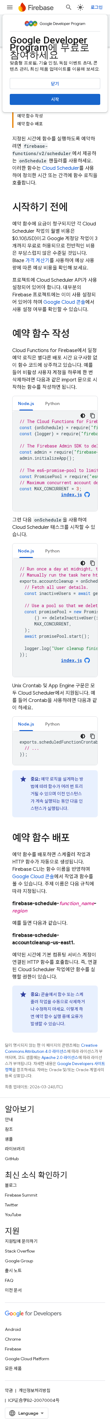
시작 (55, 99)
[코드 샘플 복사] (92, 416)
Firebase (13, 1349)
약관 (9, 1390)
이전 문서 (13, 1290)
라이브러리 (15, 1149)
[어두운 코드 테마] (83, 416)
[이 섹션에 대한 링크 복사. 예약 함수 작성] (76, 334)
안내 (9, 1119)
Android (13, 1329)
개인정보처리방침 (34, 1390)
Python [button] (52, 403)
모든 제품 (13, 1368)
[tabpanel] (55, 461)
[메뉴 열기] (10, 7)
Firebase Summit (21, 1195)
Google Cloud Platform (27, 1358)
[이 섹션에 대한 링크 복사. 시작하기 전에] (74, 208)
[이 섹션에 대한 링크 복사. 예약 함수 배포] (76, 838)
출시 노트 (13, 1270)
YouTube (13, 1214)
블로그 (11, 1185)
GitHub (12, 1158)
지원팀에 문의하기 (21, 1241)
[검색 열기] (68, 7)
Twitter (11, 1205)
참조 (9, 1129)
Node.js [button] (26, 403)
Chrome (13, 1339)
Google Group (19, 1261)
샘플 (9, 1139)
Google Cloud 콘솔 (64, 302)
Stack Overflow (20, 1251)
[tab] (26, 403)
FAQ (9, 1280)
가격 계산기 (37, 261)
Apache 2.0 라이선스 (60, 1057)
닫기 (55, 84)
